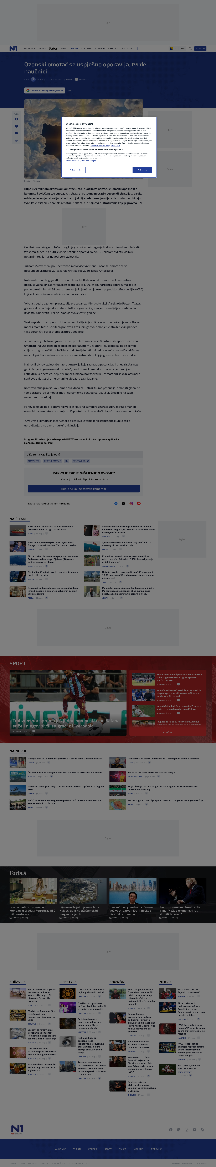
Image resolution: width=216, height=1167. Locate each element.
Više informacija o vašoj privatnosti (105, 146)
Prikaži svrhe (75, 170)
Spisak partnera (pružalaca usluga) (81, 161)
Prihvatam (142, 170)
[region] (109, 147)
